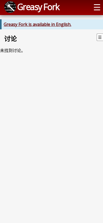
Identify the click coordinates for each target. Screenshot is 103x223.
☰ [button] (97, 7)
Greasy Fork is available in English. (37, 24)
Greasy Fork (38, 6)
